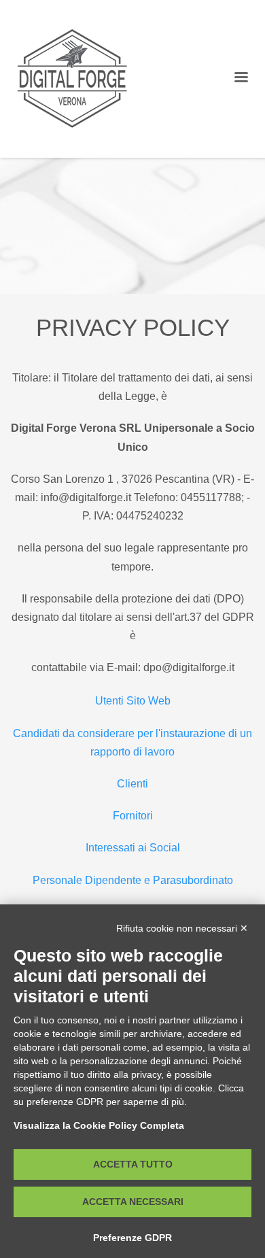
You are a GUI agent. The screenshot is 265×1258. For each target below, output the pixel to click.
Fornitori (133, 815)
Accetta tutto (133, 1164)
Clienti (132, 783)
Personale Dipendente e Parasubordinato (133, 880)
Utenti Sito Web (133, 701)
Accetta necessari (132, 1201)
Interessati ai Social (133, 847)
